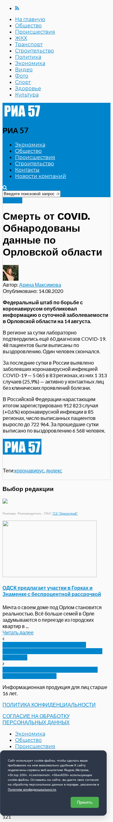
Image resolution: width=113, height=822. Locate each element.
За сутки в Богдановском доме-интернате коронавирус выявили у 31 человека (52, 651)
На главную (30, 19)
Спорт (23, 82)
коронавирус (29, 470)
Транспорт (29, 44)
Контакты (27, 170)
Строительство (34, 51)
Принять (85, 802)
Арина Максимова (40, 285)
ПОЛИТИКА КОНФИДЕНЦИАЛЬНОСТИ (49, 705)
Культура (27, 95)
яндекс (54, 470)
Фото (21, 76)
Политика (28, 57)
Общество (28, 26)
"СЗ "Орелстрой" (65, 513)
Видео (24, 70)
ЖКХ (21, 38)
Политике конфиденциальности (32, 789)
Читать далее (18, 632)
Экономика (30, 63)
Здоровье (28, 88)
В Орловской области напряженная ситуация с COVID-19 (50, 673)
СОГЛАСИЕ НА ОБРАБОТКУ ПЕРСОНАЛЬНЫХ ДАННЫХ (36, 719)
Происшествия (35, 32)
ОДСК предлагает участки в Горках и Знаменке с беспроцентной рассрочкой (52, 591)
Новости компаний (40, 176)
